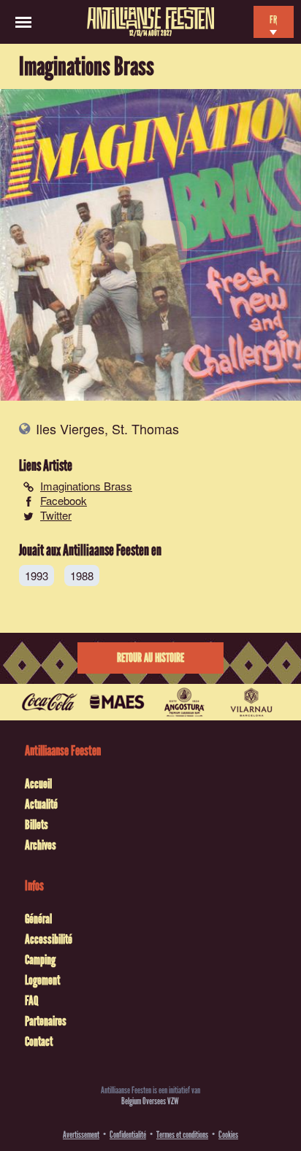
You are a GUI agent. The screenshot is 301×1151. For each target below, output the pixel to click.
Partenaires (45, 1021)
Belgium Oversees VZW (150, 1101)
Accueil (38, 784)
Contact (39, 1041)
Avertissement (81, 1134)
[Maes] (117, 702)
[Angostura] (184, 702)
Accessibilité (48, 939)
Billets (36, 825)
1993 (36, 575)
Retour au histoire (150, 658)
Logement (42, 980)
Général (38, 919)
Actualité (41, 804)
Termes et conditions (182, 1134)
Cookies (228, 1134)
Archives (40, 845)
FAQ (31, 1001)
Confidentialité (128, 1134)
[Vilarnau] (251, 702)
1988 (82, 575)
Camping (40, 960)
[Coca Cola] (49, 702)
